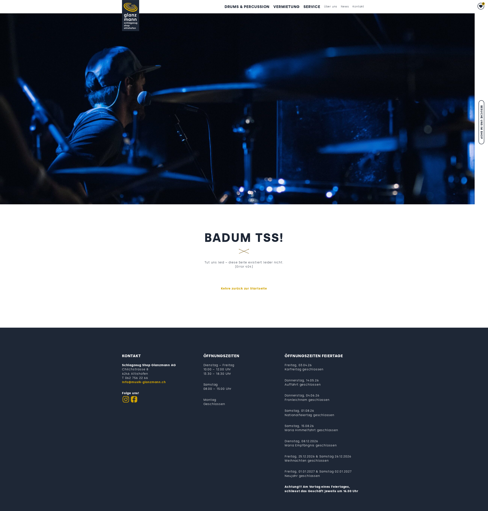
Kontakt (358, 6)
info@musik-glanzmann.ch (144, 382)
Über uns (330, 6)
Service (311, 6)
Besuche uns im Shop (481, 122)
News (345, 6)
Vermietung (286, 6)
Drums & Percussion (247, 6)
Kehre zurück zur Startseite (244, 288)
